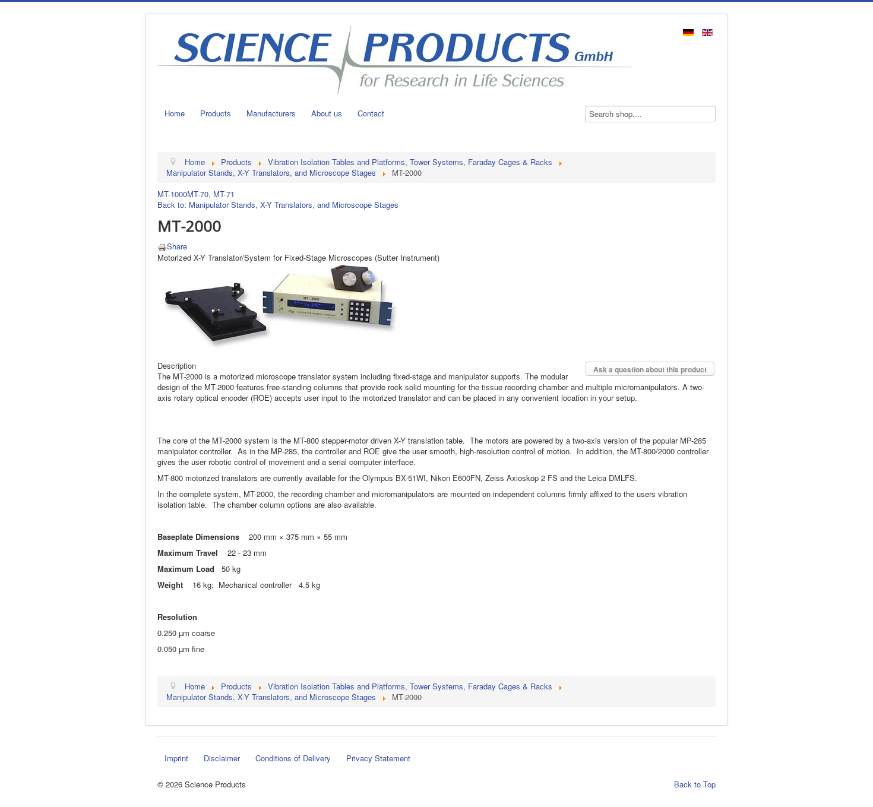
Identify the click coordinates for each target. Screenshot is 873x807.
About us (326, 113)
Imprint (176, 758)
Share (177, 246)
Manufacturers (271, 113)
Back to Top (695, 784)
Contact (371, 113)
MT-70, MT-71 (211, 194)
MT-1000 (172, 194)
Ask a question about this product (650, 369)
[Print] (162, 246)
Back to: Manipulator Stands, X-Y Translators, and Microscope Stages (277, 204)
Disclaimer (222, 758)
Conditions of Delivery (293, 758)
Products (215, 113)
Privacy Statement (378, 758)
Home (175, 113)
